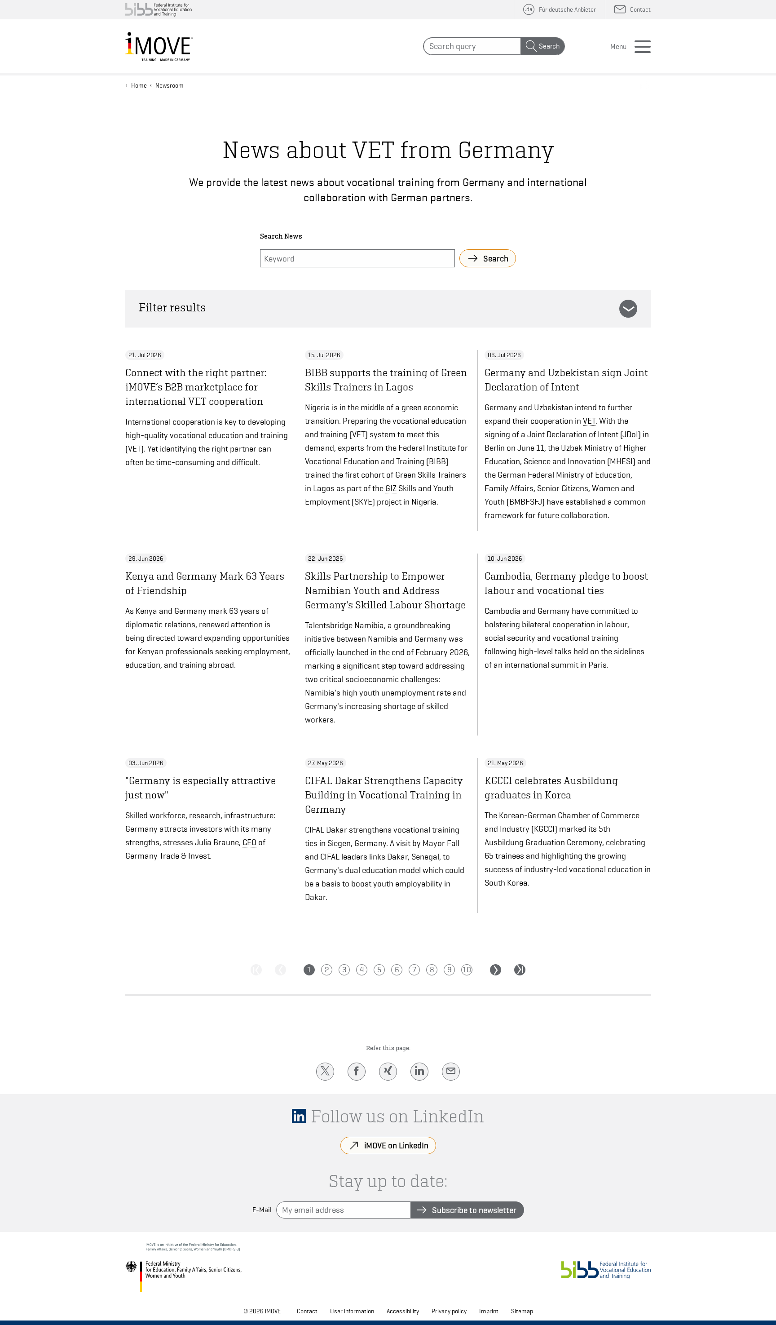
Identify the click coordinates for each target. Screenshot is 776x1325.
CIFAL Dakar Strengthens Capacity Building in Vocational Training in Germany (384, 795)
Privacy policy (449, 1311)
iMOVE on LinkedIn (396, 1145)
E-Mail (262, 1210)
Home (139, 85)
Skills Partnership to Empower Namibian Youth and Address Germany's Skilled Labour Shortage (385, 590)
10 (467, 969)
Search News (281, 236)
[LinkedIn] (419, 1072)
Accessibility (403, 1311)
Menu (618, 47)
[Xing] (388, 1072)
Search (549, 46)
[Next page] (495, 969)
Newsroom (169, 85)
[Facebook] (357, 1072)
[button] (628, 309)
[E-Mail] (451, 1072)
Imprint (488, 1311)
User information (352, 1311)
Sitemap (522, 1311)
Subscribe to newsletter (474, 1210)
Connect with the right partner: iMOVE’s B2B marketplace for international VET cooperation (196, 387)
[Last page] (519, 969)
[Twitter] (325, 1072)
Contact (307, 1311)
